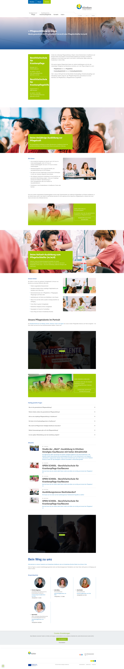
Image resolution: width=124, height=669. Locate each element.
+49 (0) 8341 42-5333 (82, 595)
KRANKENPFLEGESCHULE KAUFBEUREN (84, 218)
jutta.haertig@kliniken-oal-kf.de (60, 594)
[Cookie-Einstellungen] (3, 666)
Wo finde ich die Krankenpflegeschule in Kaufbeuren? (42, 421)
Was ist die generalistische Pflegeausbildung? (40, 407)
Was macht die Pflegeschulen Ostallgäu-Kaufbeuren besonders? (45, 425)
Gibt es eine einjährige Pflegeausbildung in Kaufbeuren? (43, 416)
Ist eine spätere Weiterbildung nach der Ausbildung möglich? (44, 435)
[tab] (62, 407)
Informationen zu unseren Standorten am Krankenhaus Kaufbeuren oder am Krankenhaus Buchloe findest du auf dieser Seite (57, 564)
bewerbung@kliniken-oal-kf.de (84, 593)
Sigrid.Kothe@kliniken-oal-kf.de (38, 620)
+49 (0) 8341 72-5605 (36, 597)
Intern (62, 14)
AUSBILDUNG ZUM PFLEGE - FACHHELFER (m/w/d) (85, 390)
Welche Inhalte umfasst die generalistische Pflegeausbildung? (44, 412)
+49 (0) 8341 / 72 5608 (59, 596)
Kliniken (32, 2)
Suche (80, 15)
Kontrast (93, 15)
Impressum (94, 664)
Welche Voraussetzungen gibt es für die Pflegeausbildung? (43, 430)
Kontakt (56, 14)
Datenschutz (88, 664)
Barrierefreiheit (82, 664)
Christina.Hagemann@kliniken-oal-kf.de (39, 595)
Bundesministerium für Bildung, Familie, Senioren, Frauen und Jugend (47, 323)
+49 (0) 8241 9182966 (37, 622)
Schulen (47, 2)
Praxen (39, 2)
